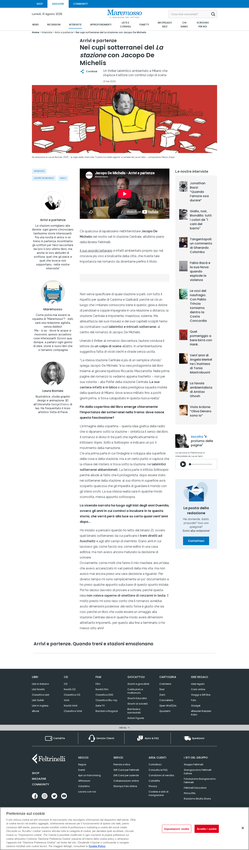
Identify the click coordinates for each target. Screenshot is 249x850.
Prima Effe (189, 793)
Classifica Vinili (73, 711)
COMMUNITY (80, 3)
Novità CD (69, 689)
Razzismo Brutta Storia (197, 798)
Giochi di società (137, 703)
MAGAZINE (58, 3)
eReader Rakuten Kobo (201, 712)
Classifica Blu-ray (106, 700)
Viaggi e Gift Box (200, 694)
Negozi (82, 764)
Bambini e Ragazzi (107, 711)
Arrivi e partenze (53, 220)
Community (40, 784)
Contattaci (196, 541)
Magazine (39, 779)
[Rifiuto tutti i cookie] (242, 828)
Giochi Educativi (137, 698)
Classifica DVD (104, 694)
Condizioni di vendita (161, 775)
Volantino (84, 786)
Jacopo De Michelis (44, 178)
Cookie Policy (97, 846)
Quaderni (164, 711)
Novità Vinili (70, 705)
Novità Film (102, 689)
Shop (35, 773)
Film (98, 684)
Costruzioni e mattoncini (135, 691)
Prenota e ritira (121, 764)
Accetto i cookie (207, 829)
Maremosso (52, 309)
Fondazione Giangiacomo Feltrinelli (200, 780)
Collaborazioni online (126, 780)
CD (65, 684)
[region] (124, 828)
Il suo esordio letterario (96, 250)
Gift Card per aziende (126, 775)
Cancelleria (166, 700)
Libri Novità (38, 689)
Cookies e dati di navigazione (158, 793)
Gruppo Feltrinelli (193, 764)
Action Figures (135, 718)
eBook (35, 711)
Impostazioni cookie (176, 829)
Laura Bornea (52, 391)
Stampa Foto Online (125, 786)
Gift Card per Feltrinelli (126, 770)
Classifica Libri (40, 694)
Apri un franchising (89, 775)
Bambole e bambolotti (134, 710)
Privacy (153, 786)
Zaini (162, 694)
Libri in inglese (40, 705)
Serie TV (100, 705)
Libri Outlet (38, 700)
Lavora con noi (87, 791)
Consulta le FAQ (158, 770)
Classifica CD (72, 694)
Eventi (81, 770)
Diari (162, 689)
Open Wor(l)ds (167, 705)
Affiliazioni (84, 780)
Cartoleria (165, 684)
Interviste (39, 171)
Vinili (66, 700)
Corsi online (198, 689)
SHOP (40, 3)
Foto (193, 700)
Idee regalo (197, 684)
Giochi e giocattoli (138, 684)
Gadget (195, 705)
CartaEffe (154, 780)
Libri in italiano (40, 684)
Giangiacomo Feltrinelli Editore (197, 771)
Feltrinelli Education (195, 787)
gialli (63, 178)
